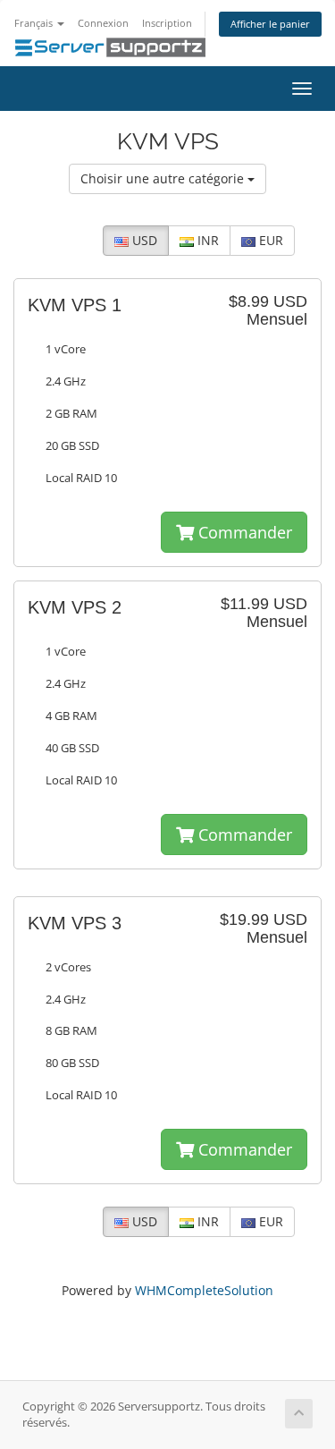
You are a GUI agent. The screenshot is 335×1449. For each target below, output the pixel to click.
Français (34, 23)
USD (143, 240)
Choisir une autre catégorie (163, 178)
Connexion (103, 23)
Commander (243, 532)
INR (206, 240)
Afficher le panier (270, 23)
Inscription (167, 23)
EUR (269, 240)
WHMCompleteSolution (204, 1290)
